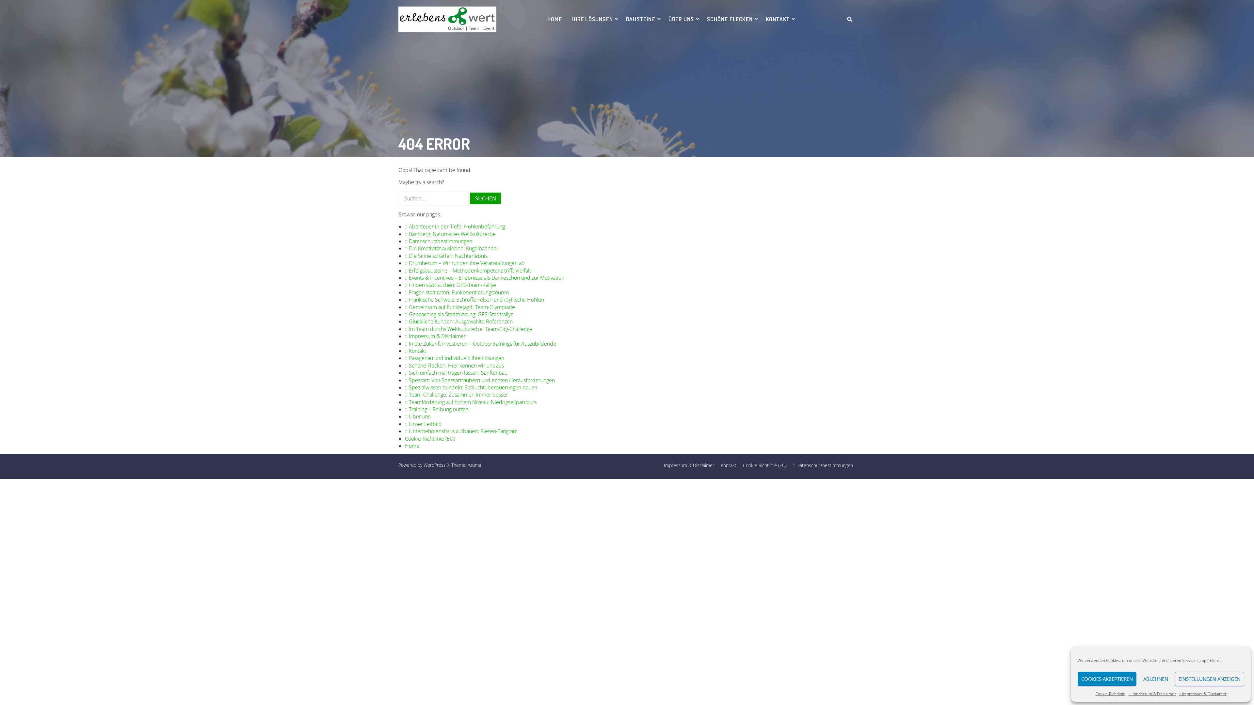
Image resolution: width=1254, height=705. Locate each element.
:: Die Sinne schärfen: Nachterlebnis (446, 255)
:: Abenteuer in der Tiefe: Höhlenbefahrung (455, 226)
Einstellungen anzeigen (1210, 679)
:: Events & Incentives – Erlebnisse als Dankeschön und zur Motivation (484, 277)
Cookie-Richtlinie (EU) (430, 438)
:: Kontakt (415, 350)
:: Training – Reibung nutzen (437, 409)
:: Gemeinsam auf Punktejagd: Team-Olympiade (460, 307)
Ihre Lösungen (592, 19)
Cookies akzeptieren (1107, 679)
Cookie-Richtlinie (1110, 694)
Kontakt (778, 19)
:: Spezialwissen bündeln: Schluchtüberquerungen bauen (471, 387)
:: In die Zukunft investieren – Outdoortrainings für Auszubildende (480, 343)
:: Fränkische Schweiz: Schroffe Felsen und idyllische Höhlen (474, 299)
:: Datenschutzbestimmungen (438, 241)
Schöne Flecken (730, 19)
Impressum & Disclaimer (689, 465)
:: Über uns (417, 416)
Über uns (681, 19)
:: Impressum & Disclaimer (1152, 694)
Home (554, 19)
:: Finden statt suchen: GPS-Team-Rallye (450, 285)
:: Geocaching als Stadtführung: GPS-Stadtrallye (459, 314)
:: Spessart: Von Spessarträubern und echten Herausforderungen (480, 380)
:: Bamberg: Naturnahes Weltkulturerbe (450, 234)
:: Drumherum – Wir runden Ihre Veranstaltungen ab (465, 263)
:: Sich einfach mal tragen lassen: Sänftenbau (456, 372)
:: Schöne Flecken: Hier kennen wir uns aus (454, 365)
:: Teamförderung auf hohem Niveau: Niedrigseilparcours (471, 402)
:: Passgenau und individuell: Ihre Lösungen (454, 358)
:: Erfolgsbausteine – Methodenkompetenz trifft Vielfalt (468, 270)
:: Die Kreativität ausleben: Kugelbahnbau (452, 248)
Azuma (474, 465)
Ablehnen (1155, 679)
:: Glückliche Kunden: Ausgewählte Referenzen (459, 321)
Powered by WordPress (422, 465)
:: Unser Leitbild (423, 424)
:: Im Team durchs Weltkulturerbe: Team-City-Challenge (468, 329)
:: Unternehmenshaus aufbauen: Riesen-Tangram (461, 431)
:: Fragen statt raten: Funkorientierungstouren (457, 292)
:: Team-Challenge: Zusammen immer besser (456, 394)
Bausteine (640, 19)
